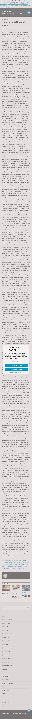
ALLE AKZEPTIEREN (16, 365)
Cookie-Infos (10, 372)
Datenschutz (16, 372)
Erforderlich (17, 361)
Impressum (21, 372)
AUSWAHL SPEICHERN (16, 369)
